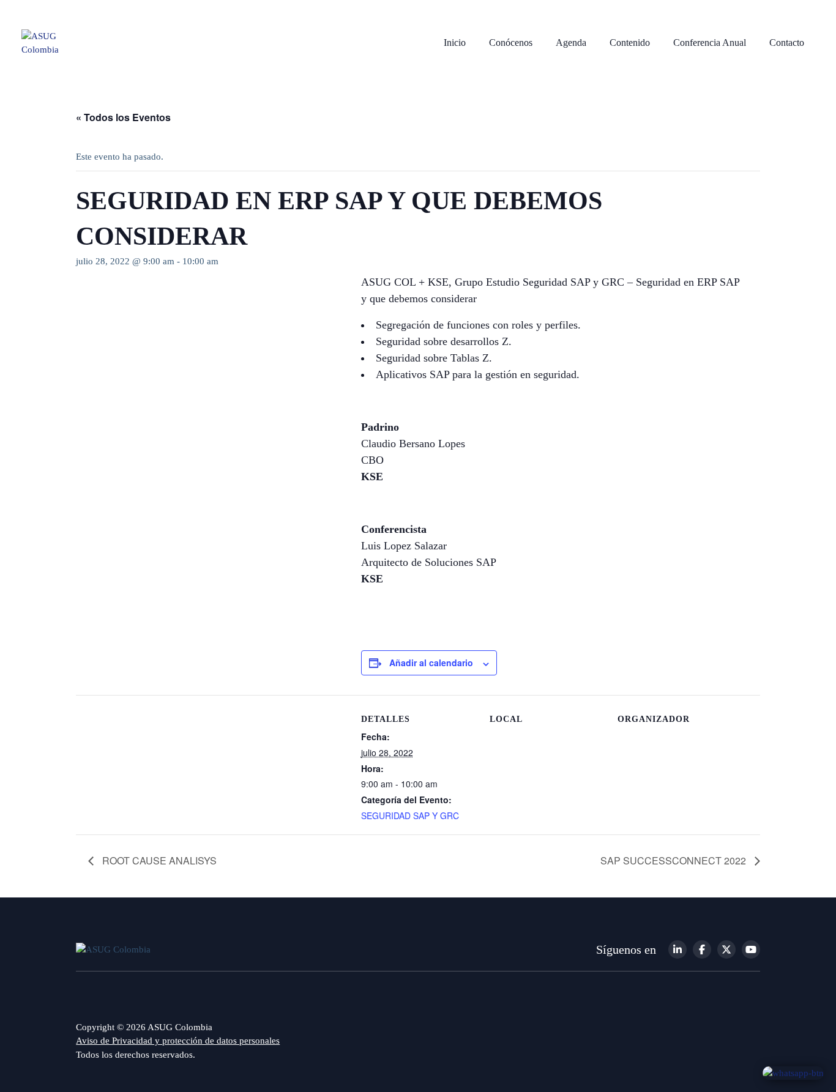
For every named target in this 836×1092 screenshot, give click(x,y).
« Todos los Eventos (123, 117)
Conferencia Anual (709, 42)
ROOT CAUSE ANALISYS (158, 860)
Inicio (455, 42)
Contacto (786, 42)
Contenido (630, 42)
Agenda (571, 42)
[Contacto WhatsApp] (793, 1072)
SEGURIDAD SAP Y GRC (410, 815)
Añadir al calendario (431, 662)
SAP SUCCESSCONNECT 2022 (674, 860)
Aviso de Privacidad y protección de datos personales (178, 1041)
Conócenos (510, 42)
